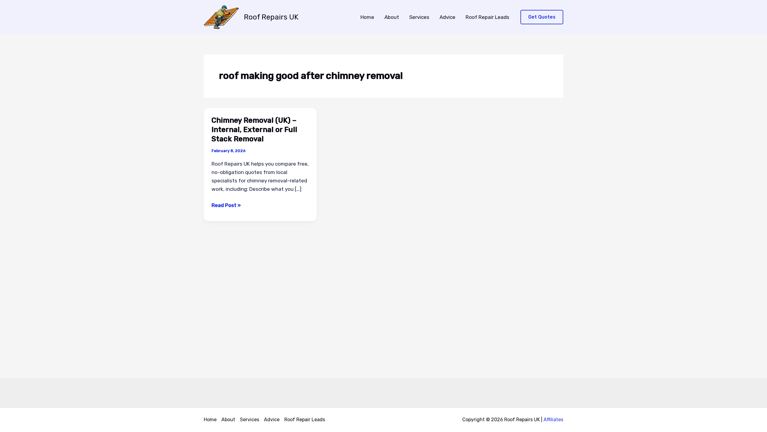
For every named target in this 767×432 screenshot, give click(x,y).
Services (419, 17)
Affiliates (553, 419)
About (391, 17)
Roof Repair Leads (487, 17)
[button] (541, 17)
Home (367, 17)
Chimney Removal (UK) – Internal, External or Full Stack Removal (254, 129)
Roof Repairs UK (271, 17)
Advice (447, 17)
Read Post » (226, 205)
